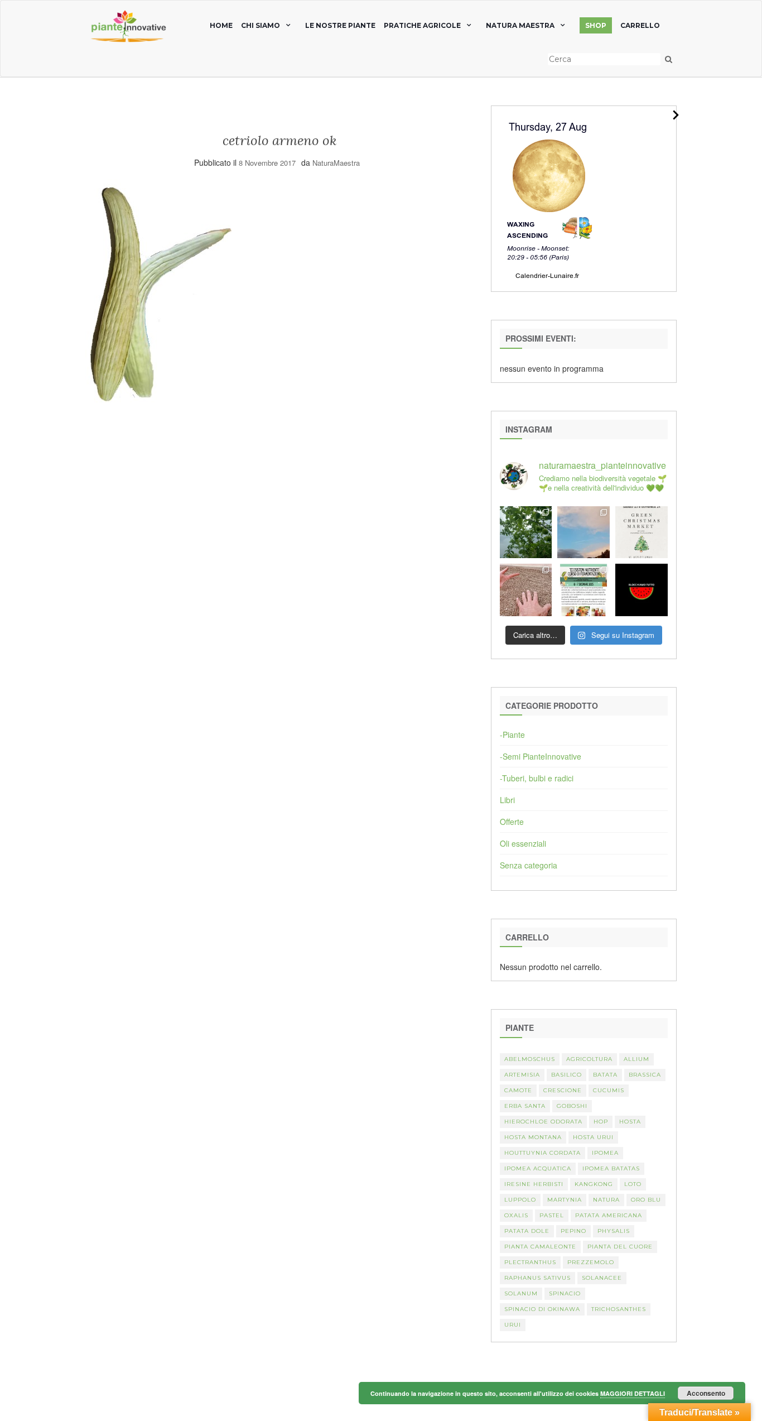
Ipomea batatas (611, 1168)
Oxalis (516, 1215)
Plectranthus (530, 1262)
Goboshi (572, 1106)
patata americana (608, 1215)
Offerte (512, 821)
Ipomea (605, 1152)
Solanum (521, 1293)
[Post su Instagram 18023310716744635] (641, 590)
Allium (636, 1059)
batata (605, 1074)
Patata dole (526, 1231)
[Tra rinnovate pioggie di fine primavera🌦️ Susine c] (526, 532)
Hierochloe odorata (543, 1121)
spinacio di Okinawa (542, 1309)
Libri (507, 799)
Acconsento (706, 1393)
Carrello (640, 25)
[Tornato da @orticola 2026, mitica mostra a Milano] (583, 532)
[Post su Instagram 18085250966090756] (641, 532)
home (221, 25)
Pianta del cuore (620, 1246)
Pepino (573, 1231)
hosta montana (533, 1137)
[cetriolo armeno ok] (158, 294)
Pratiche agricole (422, 25)
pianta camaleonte (540, 1246)
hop (601, 1121)
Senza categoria (528, 865)
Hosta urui (593, 1137)
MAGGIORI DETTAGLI (632, 1393)
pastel (551, 1215)
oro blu (646, 1199)
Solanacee (602, 1277)
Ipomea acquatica (537, 1168)
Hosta (630, 1121)
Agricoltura (589, 1059)
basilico (566, 1074)
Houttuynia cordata (542, 1152)
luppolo (520, 1199)
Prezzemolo (590, 1262)
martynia (564, 1199)
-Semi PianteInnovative (540, 756)
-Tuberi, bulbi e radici (536, 778)
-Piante (512, 734)
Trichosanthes (618, 1309)
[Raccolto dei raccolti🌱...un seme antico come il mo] (526, 590)
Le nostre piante (340, 25)
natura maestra (520, 25)
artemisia (522, 1074)
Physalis (613, 1231)
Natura (606, 1199)
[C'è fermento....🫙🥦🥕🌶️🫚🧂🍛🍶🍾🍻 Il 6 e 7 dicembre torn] (583, 590)
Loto (633, 1184)
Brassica (645, 1074)
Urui (512, 1324)
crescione (562, 1090)
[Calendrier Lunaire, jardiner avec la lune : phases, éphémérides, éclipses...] (548, 197)
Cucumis (608, 1090)
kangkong (594, 1184)
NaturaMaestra (336, 162)
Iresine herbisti (533, 1184)
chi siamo (260, 25)
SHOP (595, 25)
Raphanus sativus (537, 1277)
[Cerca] (668, 59)
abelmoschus (529, 1059)
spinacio (565, 1293)
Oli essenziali (523, 843)
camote (518, 1090)
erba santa (525, 1106)
